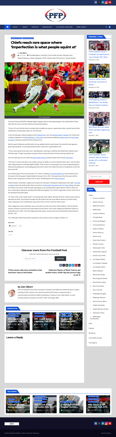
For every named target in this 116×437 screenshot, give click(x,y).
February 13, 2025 (96, 410)
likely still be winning (39, 157)
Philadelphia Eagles (66, 313)
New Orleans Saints (28, 38)
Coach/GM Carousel (64, 27)
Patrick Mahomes (29, 137)
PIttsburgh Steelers (13, 401)
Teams (15, 27)
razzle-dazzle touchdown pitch (52, 185)
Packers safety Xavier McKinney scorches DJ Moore (98, 82)
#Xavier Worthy (70, 58)
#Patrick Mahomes (24, 58)
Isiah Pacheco (60, 178)
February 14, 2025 (69, 410)
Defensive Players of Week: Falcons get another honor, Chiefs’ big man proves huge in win (62, 272)
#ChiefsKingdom (34, 55)
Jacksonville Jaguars (14, 313)
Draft (25, 27)
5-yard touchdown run (57, 173)
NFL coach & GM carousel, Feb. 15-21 (18, 320)
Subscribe (60, 258)
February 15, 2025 (42, 410)
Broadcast (47, 27)
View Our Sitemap (106, 433)
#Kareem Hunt (67, 55)
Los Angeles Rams (39, 316)
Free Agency (82, 27)
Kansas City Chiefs (16, 38)
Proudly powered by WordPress (13, 433)
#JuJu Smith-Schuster (55, 55)
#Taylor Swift (51, 58)
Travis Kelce (40, 137)
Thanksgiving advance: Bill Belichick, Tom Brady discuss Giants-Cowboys (98, 102)
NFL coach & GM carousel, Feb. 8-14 (44, 320)
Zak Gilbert (23, 53)
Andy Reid (69, 157)
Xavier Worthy (68, 185)
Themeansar (36, 433)
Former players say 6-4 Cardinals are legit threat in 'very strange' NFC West (99, 54)
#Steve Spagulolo (36, 58)
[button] (106, 27)
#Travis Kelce (60, 58)
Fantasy (35, 27)
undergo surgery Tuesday (60, 135)
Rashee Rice (41, 135)
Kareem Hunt (64, 137)
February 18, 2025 (15, 410)
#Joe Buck (44, 55)
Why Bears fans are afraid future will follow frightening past (99, 130)
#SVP (44, 58)
